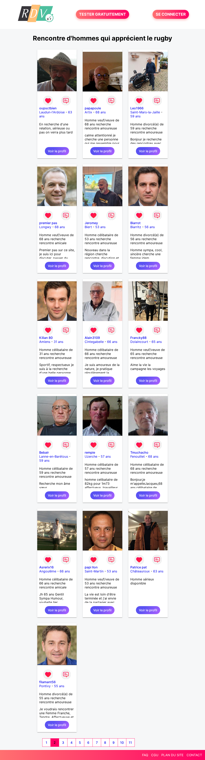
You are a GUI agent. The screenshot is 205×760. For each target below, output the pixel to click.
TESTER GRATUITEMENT (102, 14)
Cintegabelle (94, 342)
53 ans (100, 227)
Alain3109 (92, 338)
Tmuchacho (139, 452)
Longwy (45, 227)
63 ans (158, 571)
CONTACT (194, 755)
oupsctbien (48, 108)
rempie (90, 452)
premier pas (48, 223)
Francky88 (138, 338)
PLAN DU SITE (172, 755)
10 (122, 743)
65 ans (157, 342)
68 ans (100, 112)
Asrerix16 (46, 567)
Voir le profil (57, 151)
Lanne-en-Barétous (53, 456)
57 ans (106, 456)
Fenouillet (137, 456)
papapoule (93, 108)
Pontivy (45, 686)
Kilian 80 (46, 338)
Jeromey (91, 223)
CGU (154, 755)
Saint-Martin (94, 571)
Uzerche (91, 456)
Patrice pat (138, 567)
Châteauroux (140, 571)
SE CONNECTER (171, 14)
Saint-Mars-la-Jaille (145, 112)
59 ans (135, 116)
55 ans (59, 686)
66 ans (112, 342)
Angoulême (47, 571)
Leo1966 (137, 108)
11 (130, 743)
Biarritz (135, 227)
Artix (88, 112)
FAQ (145, 755)
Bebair (44, 452)
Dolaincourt (139, 342)
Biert (88, 227)
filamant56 (47, 682)
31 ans (58, 342)
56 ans (150, 227)
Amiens (44, 342)
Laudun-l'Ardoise (52, 112)
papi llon (91, 567)
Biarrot (135, 223)
